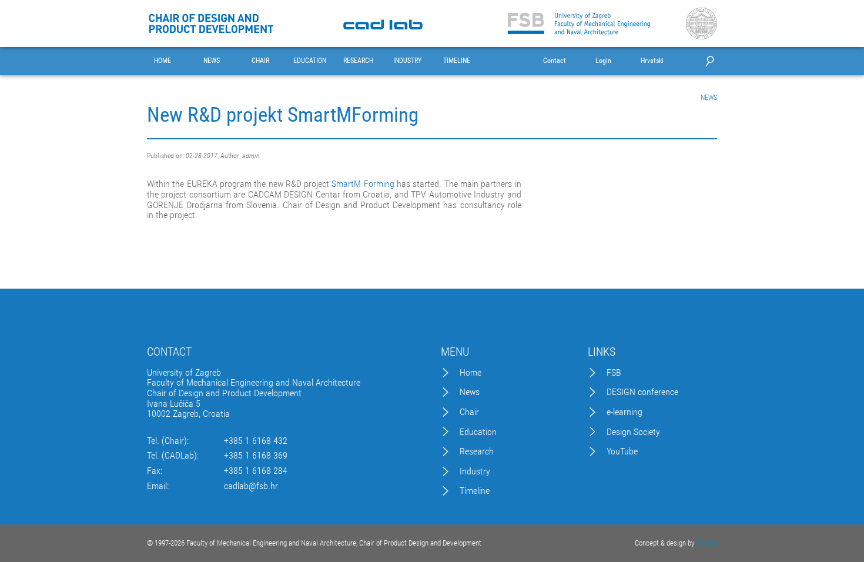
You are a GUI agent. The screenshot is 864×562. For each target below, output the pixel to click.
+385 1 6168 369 (255, 455)
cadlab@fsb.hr (251, 486)
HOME (162, 61)
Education (478, 432)
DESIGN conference (642, 392)
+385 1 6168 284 (255, 471)
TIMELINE (456, 61)
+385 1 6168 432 (255, 441)
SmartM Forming (362, 183)
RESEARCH (358, 61)
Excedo (706, 542)
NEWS (211, 61)
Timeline (475, 491)
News (470, 392)
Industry (475, 471)
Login (603, 61)
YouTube (622, 451)
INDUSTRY (407, 61)
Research (477, 451)
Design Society (633, 432)
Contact (554, 61)
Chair (469, 412)
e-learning (624, 412)
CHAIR (260, 61)
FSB (614, 372)
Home (470, 372)
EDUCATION (309, 61)
